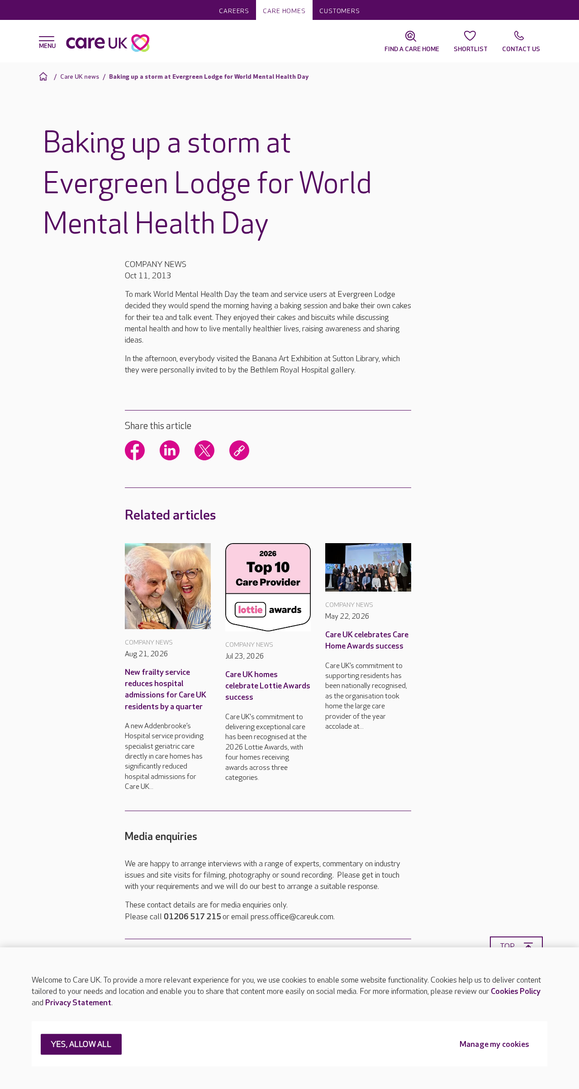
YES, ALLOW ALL (81, 1045)
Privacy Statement (78, 1003)
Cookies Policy (516, 991)
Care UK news (79, 77)
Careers (234, 11)
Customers (339, 11)
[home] (44, 76)
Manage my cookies (494, 1045)
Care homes (284, 11)
